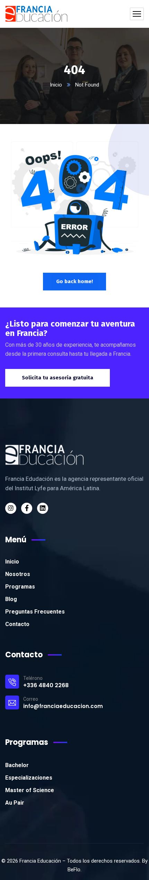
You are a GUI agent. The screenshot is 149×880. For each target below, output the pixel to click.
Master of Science (29, 790)
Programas (20, 586)
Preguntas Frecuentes (35, 611)
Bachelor (17, 765)
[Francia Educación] (36, 14)
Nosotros (17, 574)
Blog (11, 599)
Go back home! (74, 281)
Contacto (17, 624)
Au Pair (14, 802)
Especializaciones (28, 777)
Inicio (56, 85)
